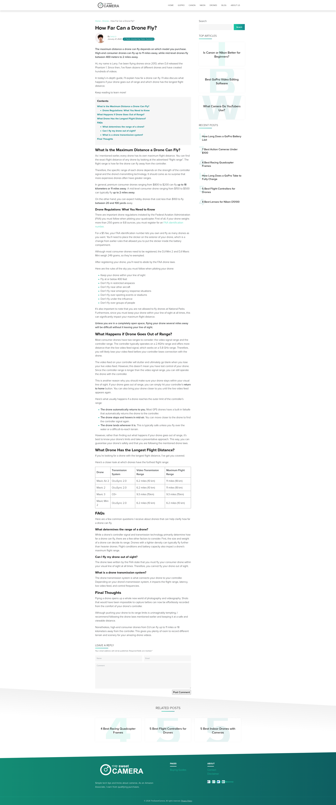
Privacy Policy (186, 800)
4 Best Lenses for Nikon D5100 (221, 202)
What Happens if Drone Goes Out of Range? (120, 114)
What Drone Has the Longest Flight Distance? (121, 118)
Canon (192, 5)
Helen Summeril (147, 39)
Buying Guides (178, 770)
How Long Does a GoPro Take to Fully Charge (221, 177)
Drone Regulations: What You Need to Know (126, 110)
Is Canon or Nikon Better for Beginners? (221, 54)
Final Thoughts (105, 139)
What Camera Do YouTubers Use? (222, 108)
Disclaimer (213, 774)
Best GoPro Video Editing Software (222, 81)
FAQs (100, 122)
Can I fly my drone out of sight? (119, 131)
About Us (235, 5)
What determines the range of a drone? (123, 126)
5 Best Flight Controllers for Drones (218, 190)
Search (203, 21)
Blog (223, 5)
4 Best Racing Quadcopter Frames (218, 164)
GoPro (181, 5)
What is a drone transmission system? (123, 135)
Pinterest (228, 781)
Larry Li (113, 36)
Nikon (202, 5)
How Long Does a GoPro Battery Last (221, 138)
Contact (211, 770)
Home (171, 5)
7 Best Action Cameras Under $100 (220, 151)
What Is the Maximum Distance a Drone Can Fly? (123, 106)
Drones (213, 5)
